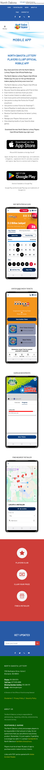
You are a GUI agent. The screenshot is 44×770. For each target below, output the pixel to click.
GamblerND (32, 739)
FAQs (17, 12)
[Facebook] (15, 16)
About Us (34, 7)
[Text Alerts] (24, 16)
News (27, 7)
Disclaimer (8, 698)
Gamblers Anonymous (24, 741)
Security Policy (31, 698)
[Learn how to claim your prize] (22, 574)
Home (9, 7)
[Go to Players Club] (22, 553)
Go (37, 643)
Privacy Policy (19, 698)
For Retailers (17, 7)
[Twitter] (20, 16)
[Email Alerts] (29, 16)
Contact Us (25, 12)
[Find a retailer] (22, 596)
